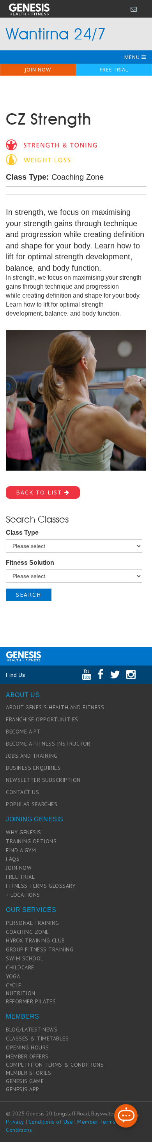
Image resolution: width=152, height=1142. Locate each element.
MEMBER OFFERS (27, 1056)
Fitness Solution (30, 562)
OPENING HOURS (27, 1047)
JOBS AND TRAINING (32, 755)
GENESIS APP (22, 1089)
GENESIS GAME (25, 1081)
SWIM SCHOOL (25, 958)
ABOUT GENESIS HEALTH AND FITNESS (55, 707)
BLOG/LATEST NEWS (31, 1029)
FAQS (12, 858)
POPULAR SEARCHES (31, 804)
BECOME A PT (23, 731)
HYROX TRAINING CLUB (35, 940)
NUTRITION (20, 993)
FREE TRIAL (114, 69)
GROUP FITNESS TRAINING (39, 949)
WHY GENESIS (23, 832)
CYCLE (13, 985)
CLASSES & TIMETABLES (37, 1038)
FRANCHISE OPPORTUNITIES (42, 719)
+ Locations (23, 894)
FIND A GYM (21, 850)
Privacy (15, 1121)
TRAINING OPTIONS (31, 841)
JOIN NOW (38, 69)
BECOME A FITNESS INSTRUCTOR (48, 743)
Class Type (22, 532)
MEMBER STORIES (28, 1072)
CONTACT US (22, 792)
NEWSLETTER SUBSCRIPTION (43, 779)
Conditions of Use (50, 1121)
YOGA (13, 976)
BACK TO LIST (40, 492)
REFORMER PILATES (31, 1001)
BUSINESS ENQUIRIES (33, 767)
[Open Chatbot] (126, 1116)
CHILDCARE (20, 967)
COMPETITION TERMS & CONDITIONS (55, 1064)
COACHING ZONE (27, 931)
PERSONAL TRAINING (32, 922)
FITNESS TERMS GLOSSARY (40, 885)
